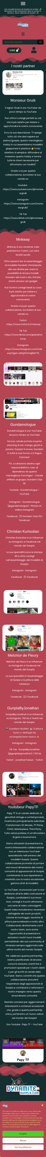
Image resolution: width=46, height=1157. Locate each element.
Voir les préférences (23, 1147)
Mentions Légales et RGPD (23, 1153)
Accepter (23, 1133)
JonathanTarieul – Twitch (29, 759)
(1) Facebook (31, 576)
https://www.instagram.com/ (20, 203)
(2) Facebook (30, 696)
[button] (42, 1105)
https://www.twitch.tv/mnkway (23, 324)
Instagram (31, 570)
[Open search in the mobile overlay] (23, 42)
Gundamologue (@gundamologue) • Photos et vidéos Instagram (24, 505)
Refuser (23, 1140)
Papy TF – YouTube (32, 1024)
